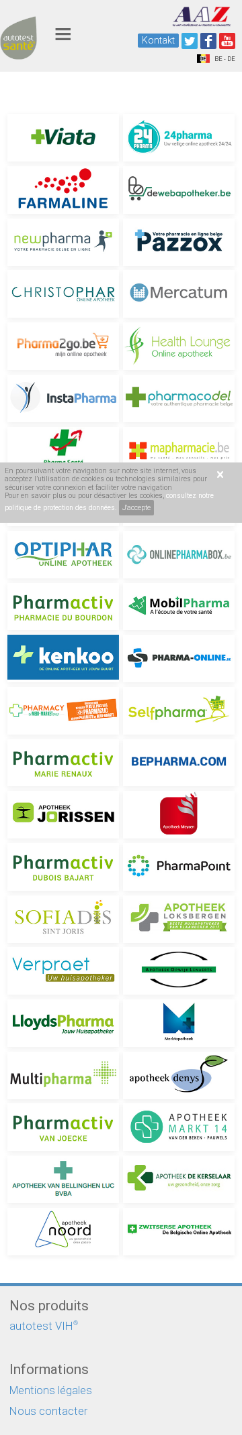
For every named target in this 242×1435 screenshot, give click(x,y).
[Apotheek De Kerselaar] (179, 1179)
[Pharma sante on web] (63, 451)
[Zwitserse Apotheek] (179, 1231)
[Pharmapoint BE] (179, 867)
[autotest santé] (18, 53)
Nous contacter (48, 1411)
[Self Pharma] (179, 711)
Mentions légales (50, 1390)
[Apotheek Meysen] (179, 814)
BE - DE (224, 58)
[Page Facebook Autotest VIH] (208, 41)
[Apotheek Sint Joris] (63, 919)
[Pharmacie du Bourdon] (63, 607)
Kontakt (158, 40)
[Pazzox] (179, 242)
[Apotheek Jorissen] (63, 814)
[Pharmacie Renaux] (63, 763)
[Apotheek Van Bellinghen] (63, 1179)
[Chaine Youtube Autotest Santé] (227, 41)
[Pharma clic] (63, 711)
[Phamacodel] (179, 398)
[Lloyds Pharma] (63, 1023)
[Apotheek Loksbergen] (179, 919)
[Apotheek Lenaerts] (179, 971)
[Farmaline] (63, 190)
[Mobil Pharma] (179, 607)
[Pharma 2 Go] (63, 346)
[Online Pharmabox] (179, 554)
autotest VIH (43, 1326)
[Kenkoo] (63, 658)
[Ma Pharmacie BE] (179, 451)
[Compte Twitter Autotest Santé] (190, 41)
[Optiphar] (63, 554)
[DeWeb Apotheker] (179, 190)
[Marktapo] (179, 1023)
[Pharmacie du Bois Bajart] (63, 867)
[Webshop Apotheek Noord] (63, 1231)
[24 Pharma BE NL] (179, 138)
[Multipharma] (63, 1075)
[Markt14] (179, 1127)
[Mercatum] (179, 294)
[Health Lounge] (179, 346)
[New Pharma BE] (63, 242)
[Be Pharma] (179, 763)
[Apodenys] (179, 1075)
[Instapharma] (63, 398)
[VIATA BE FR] (63, 138)
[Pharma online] (179, 658)
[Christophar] (63, 294)
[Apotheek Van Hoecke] (63, 1127)
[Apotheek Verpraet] (63, 971)
